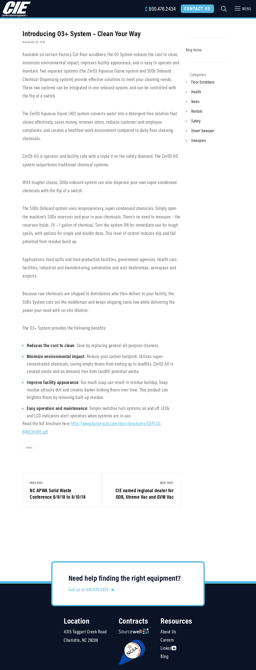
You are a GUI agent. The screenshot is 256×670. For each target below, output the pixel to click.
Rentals (196, 111)
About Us (168, 632)
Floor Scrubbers (202, 82)
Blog (164, 656)
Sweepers (198, 140)
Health (196, 91)
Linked (166, 648)
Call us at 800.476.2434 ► (92, 589)
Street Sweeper (202, 130)
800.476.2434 (162, 8)
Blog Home (194, 49)
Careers (167, 640)
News (29, 447)
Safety (195, 120)
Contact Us (197, 8)
